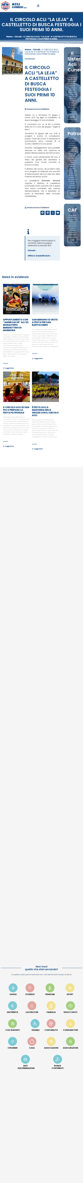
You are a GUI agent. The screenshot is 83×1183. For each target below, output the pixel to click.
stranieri (12, 1047)
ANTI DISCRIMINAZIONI (26, 1067)
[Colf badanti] (12, 1023)
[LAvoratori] (31, 1005)
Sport (70, 994)
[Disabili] (35, 1023)
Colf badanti (12, 1030)
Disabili (35, 1030)
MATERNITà (12, 1012)
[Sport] (69, 987)
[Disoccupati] (70, 1005)
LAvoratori (32, 1012)
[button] (42, 213)
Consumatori (70, 1030)
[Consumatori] (70, 1023)
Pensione (50, 994)
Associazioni (51, 1047)
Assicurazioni (70, 1047)
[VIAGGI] (13, 987)
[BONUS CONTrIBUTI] (57, 1059)
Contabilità (51, 1030)
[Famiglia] (51, 1005)
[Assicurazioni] (70, 1041)
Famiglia (51, 1012)
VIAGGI (13, 994)
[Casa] (31, 1041)
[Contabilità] (51, 1023)
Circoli (18, 36)
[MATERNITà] (12, 1005)
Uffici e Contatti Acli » (39, 255)
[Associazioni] (51, 1041)
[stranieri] (12, 1041)
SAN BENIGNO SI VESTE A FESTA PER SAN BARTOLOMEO (45, 322)
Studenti (30, 994)
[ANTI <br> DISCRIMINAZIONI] (25, 1059)
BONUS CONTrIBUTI (58, 1067)
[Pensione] (50, 987)
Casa (32, 1047)
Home (9, 36)
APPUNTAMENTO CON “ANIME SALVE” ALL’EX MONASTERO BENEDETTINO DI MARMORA (16, 325)
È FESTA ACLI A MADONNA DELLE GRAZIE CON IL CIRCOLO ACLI (45, 411)
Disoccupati (70, 1012)
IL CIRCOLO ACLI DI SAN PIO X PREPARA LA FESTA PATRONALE (16, 410)
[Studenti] (30, 987)
